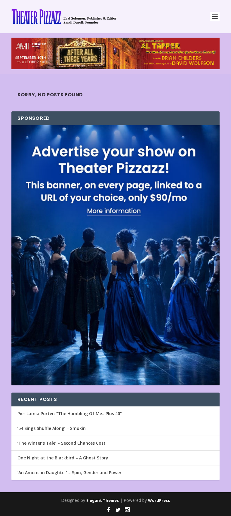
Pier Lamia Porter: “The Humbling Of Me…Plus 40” (69, 413)
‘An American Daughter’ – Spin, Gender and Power (69, 472)
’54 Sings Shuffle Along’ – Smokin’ (52, 428)
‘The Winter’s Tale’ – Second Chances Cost (61, 443)
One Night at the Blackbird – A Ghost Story (62, 458)
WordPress (159, 500)
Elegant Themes (102, 500)
